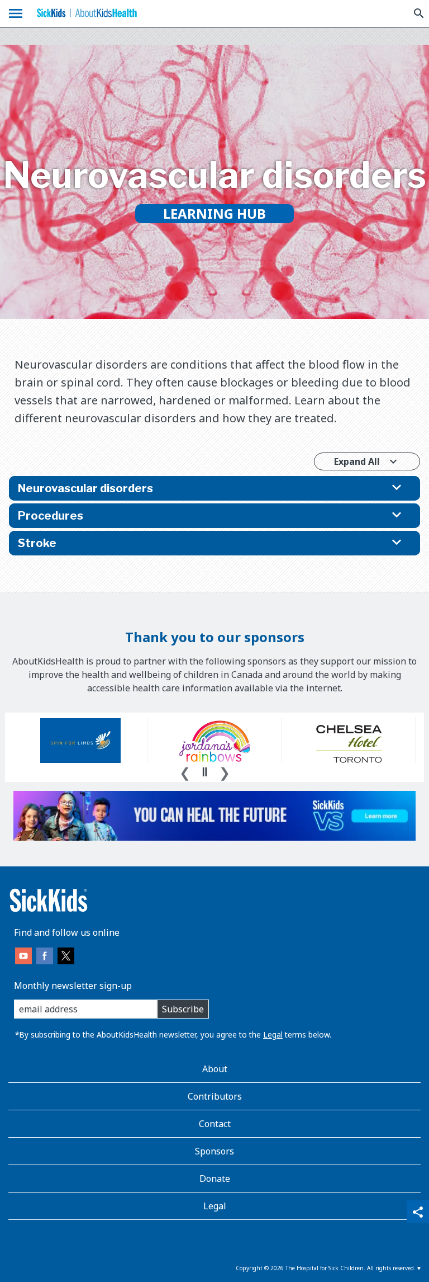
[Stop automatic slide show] (204, 772)
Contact (215, 1124)
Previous (185, 771)
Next (224, 771)
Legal (273, 1034)
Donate (214, 1178)
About (214, 1069)
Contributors (215, 1096)
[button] (214, 488)
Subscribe (183, 1009)
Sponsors (214, 1151)
